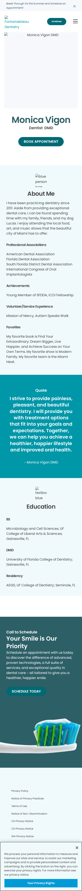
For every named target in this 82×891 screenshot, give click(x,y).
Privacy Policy (19, 791)
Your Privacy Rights (41, 883)
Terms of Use (19, 806)
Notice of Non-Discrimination (29, 813)
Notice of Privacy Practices (27, 798)
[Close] (77, 847)
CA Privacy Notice (22, 821)
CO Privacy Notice (22, 828)
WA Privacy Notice (22, 836)
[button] (75, 21)
